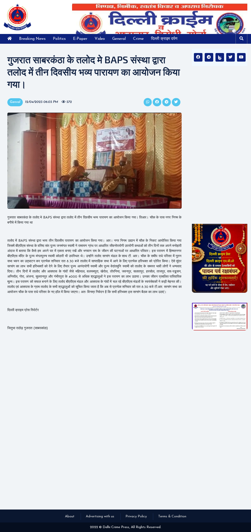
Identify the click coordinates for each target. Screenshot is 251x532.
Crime (138, 39)
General (119, 39)
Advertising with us (100, 516)
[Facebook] (198, 57)
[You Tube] (241, 57)
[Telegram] (209, 57)
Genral (15, 102)
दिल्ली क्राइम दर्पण (164, 39)
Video (100, 39)
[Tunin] (219, 57)
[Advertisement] (219, 146)
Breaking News (32, 39)
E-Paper (80, 39)
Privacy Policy (136, 516)
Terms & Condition (172, 516)
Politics (59, 39)
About (70, 516)
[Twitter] (230, 57)
